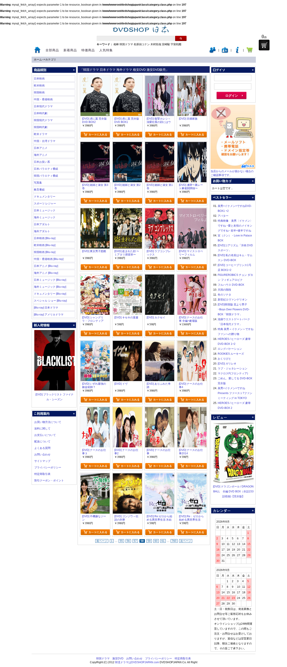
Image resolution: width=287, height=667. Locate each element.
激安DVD (118, 658)
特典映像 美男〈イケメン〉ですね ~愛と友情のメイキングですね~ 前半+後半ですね (235, 225)
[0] (264, 45)
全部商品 (52, 50)
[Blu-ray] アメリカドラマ (48, 314)
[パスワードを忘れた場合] (237, 52)
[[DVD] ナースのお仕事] (159, 409)
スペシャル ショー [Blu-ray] (50, 300)
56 (128, 541)
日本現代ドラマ (43, 106)
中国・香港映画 (43, 99)
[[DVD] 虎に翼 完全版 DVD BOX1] (127, 78)
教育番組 (39, 189)
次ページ (185, 541)
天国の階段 (224, 289)
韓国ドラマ (126, 44)
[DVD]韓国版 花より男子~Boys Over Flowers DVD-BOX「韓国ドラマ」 (234, 309)
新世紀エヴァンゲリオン (232, 299)
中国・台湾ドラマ (44, 141)
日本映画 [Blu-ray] (44, 238)
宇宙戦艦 (176, 44)
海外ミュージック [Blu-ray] (50, 286)
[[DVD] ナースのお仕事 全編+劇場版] (192, 277)
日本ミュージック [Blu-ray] (50, 279)
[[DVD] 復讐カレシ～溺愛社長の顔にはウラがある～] (159, 78)
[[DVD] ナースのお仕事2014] (192, 409)
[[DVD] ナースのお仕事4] (192, 343)
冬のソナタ (224, 294)
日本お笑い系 (42, 161)
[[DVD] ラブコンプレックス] (159, 210)
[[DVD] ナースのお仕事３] (95, 409)
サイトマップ (42, 461)
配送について (42, 441)
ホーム (38, 59)
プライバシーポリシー (47, 467)
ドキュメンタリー (44, 196)
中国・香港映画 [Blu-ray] (48, 259)
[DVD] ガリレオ (227, 363)
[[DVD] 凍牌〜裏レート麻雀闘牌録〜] (192, 144)
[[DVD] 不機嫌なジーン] (95, 475)
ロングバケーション (230, 348)
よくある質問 (42, 448)
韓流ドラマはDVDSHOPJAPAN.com (137, 662)
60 (156, 541)
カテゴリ (50, 59)
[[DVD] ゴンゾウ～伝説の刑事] (127, 475)
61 (163, 541)
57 (135, 541)
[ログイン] (212, 52)
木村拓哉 (155, 44)
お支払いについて (45, 435)
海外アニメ (40, 155)
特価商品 (88, 50)
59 (149, 541)
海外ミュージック (44, 217)
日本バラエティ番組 (46, 168)
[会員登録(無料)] (225, 52)
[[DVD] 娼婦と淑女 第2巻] (127, 144)
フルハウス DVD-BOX (231, 284)
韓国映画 (39, 92)
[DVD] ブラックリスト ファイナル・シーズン (54, 397)
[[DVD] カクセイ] (159, 277)
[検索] (181, 38)
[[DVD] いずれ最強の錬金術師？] (95, 343)
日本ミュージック (44, 210)
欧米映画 (39, 85)
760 (174, 541)
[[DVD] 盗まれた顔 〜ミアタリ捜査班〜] (127, 210)
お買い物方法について (47, 422)
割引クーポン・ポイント (49, 480)
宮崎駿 (166, 44)
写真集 (38, 182)
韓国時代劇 (40, 127)
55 (121, 541)
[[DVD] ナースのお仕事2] (127, 409)
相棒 (116, 44)
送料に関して (42, 428)
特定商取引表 (42, 474)
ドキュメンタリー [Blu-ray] (50, 293)
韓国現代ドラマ (43, 120)
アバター (223, 215)
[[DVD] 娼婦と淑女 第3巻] (95, 144)
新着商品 (70, 50)
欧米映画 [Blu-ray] (44, 245)
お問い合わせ (42, 454)
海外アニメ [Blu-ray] (46, 273)
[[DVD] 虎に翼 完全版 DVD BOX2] (95, 78)
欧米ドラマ (40, 134)
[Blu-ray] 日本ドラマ (46, 307)
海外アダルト (42, 231)
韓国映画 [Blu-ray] (44, 252)
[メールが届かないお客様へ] (233, 167)
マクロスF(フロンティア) (233, 373)
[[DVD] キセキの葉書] (127, 277)
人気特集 (106, 50)
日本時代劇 (40, 113)
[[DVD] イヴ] (127, 343)
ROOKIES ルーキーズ (231, 353)
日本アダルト (42, 224)
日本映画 (39, 78)
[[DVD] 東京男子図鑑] (95, 210)
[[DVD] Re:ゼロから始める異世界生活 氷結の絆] (159, 475)
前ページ (101, 541)
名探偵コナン (142, 44)
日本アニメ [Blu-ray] (46, 266)
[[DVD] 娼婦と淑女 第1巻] (159, 144)
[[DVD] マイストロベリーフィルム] (192, 210)
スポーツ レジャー (45, 203)
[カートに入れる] (95, 134)
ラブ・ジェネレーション (232, 368)
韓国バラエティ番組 (46, 175)
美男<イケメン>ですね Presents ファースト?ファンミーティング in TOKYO (235, 393)
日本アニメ (40, 148)
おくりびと (224, 358)
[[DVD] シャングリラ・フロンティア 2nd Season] (95, 277)
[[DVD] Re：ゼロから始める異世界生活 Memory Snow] (192, 475)
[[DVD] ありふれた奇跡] (159, 343)
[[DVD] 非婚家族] (192, 78)
